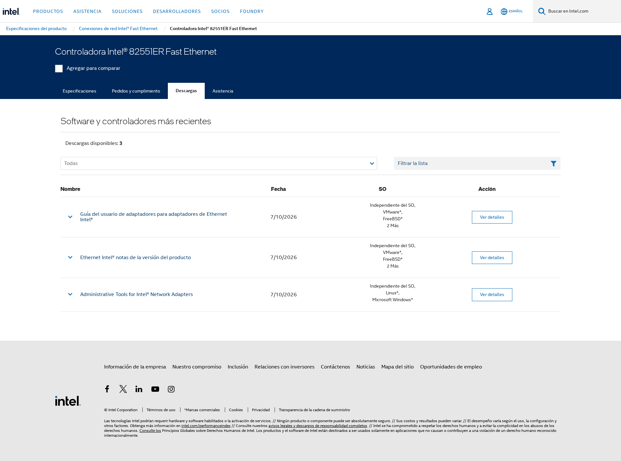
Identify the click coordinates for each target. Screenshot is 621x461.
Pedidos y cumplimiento (136, 91)
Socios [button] (220, 11)
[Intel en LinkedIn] (139, 390)
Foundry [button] (252, 11)
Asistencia (222, 91)
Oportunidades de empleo (451, 367)
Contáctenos (335, 367)
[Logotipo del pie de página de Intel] (68, 400)
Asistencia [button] (87, 11)
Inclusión (238, 367)
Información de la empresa (135, 367)
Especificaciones (79, 91)
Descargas (186, 91)
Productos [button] (48, 11)
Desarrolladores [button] (177, 11)
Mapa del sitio (397, 367)
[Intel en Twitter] (123, 390)
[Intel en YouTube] (155, 390)
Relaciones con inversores (284, 367)
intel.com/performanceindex (206, 425)
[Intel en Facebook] (107, 390)
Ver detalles (492, 217)
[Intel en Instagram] (171, 390)
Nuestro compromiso (196, 367)
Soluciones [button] (127, 11)
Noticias (365, 367)
